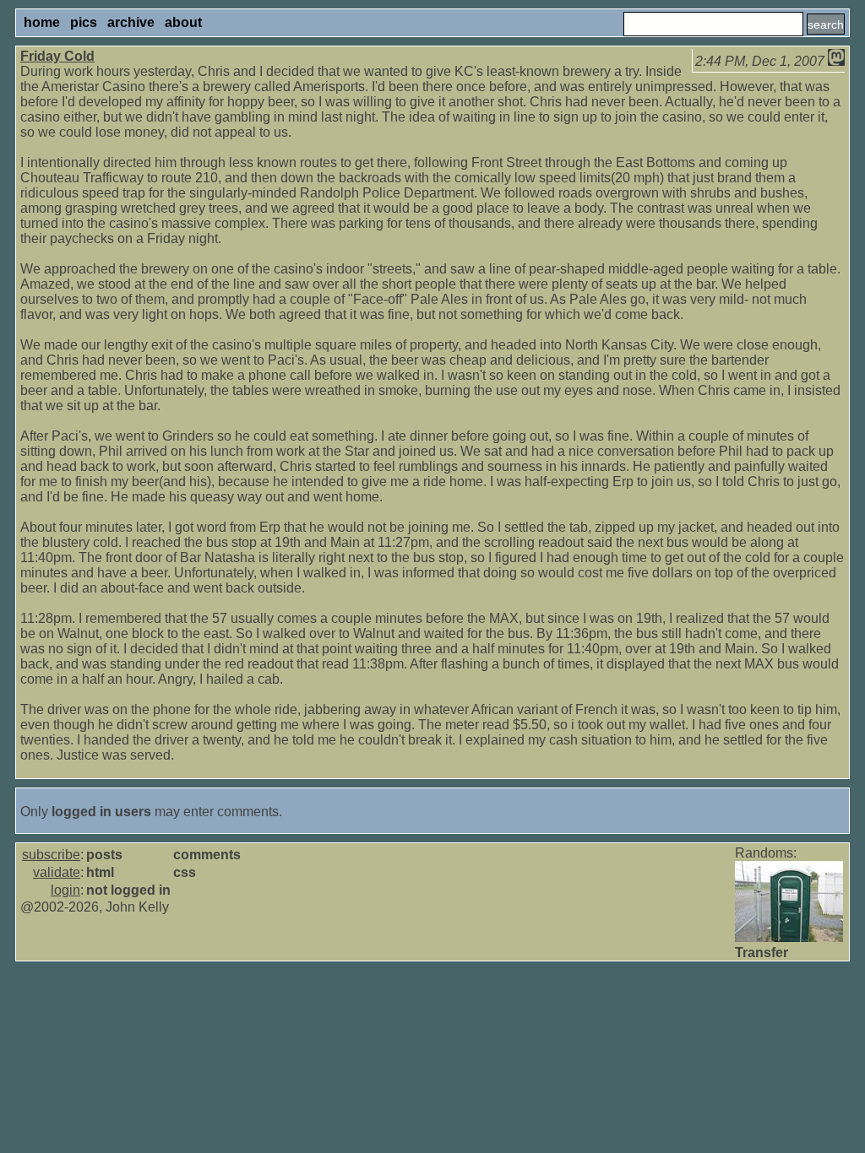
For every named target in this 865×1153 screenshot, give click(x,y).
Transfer (761, 952)
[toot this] (836, 61)
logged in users (101, 811)
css (184, 872)
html (100, 872)
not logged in (128, 890)
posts (104, 854)
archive (131, 22)
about (183, 22)
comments (207, 854)
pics (83, 22)
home (42, 22)
